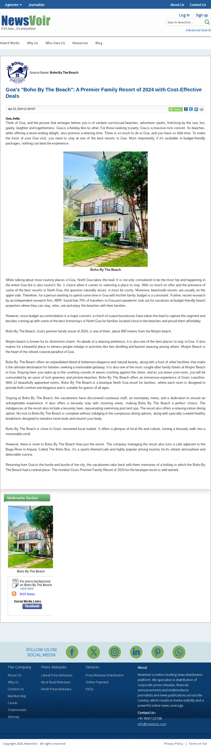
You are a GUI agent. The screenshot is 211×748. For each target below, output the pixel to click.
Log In (184, 15)
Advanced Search (198, 30)
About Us (177, 5)
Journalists (36, 5)
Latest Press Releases (56, 675)
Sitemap (14, 717)
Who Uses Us (55, 43)
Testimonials (17, 710)
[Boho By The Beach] (31, 537)
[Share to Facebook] (186, 109)
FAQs (89, 689)
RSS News (27, 594)
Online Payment (97, 682)
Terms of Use (198, 743)
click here (27, 588)
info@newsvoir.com (152, 724)
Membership (17, 696)
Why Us (32, 43)
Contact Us (198, 5)
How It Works (9, 43)
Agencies (11, 5)
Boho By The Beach (64, 72)
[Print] (201, 109)
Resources (80, 43)
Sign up (202, 15)
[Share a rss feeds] (14, 593)
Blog (98, 43)
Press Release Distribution (105, 675)
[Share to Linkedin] (196, 109)
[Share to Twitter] (191, 109)
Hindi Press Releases (56, 689)
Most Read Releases (55, 682)
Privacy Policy (173, 743)
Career (13, 703)
